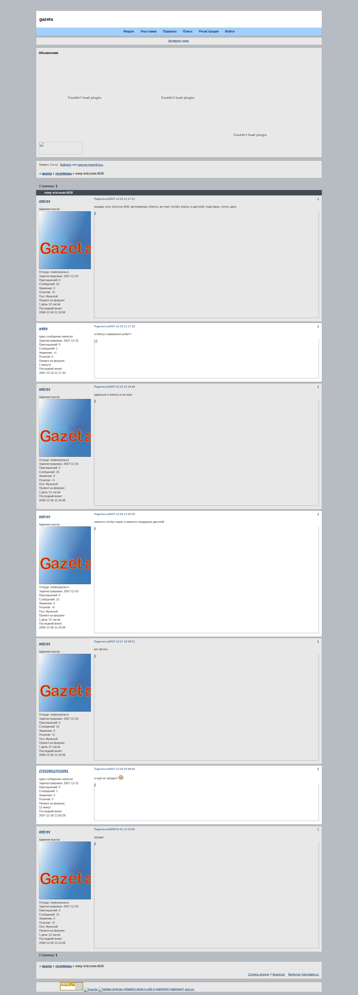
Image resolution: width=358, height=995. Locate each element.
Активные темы (178, 40)
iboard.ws (279, 974)
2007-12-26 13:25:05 (122, 514)
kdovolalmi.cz (310, 974)
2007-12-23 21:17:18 (122, 326)
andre (43, 328)
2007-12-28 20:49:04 (122, 768)
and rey (44, 201)
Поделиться (101, 198)
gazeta (47, 173)
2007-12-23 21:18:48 (122, 386)
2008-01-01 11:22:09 (122, 829)
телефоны (63, 173)
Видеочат (294, 974)
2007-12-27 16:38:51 (122, 641)
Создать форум (258, 974)
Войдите (65, 164)
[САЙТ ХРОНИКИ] (61, 147)
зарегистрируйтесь (90, 164)
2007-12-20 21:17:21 (122, 198)
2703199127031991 (53, 771)
